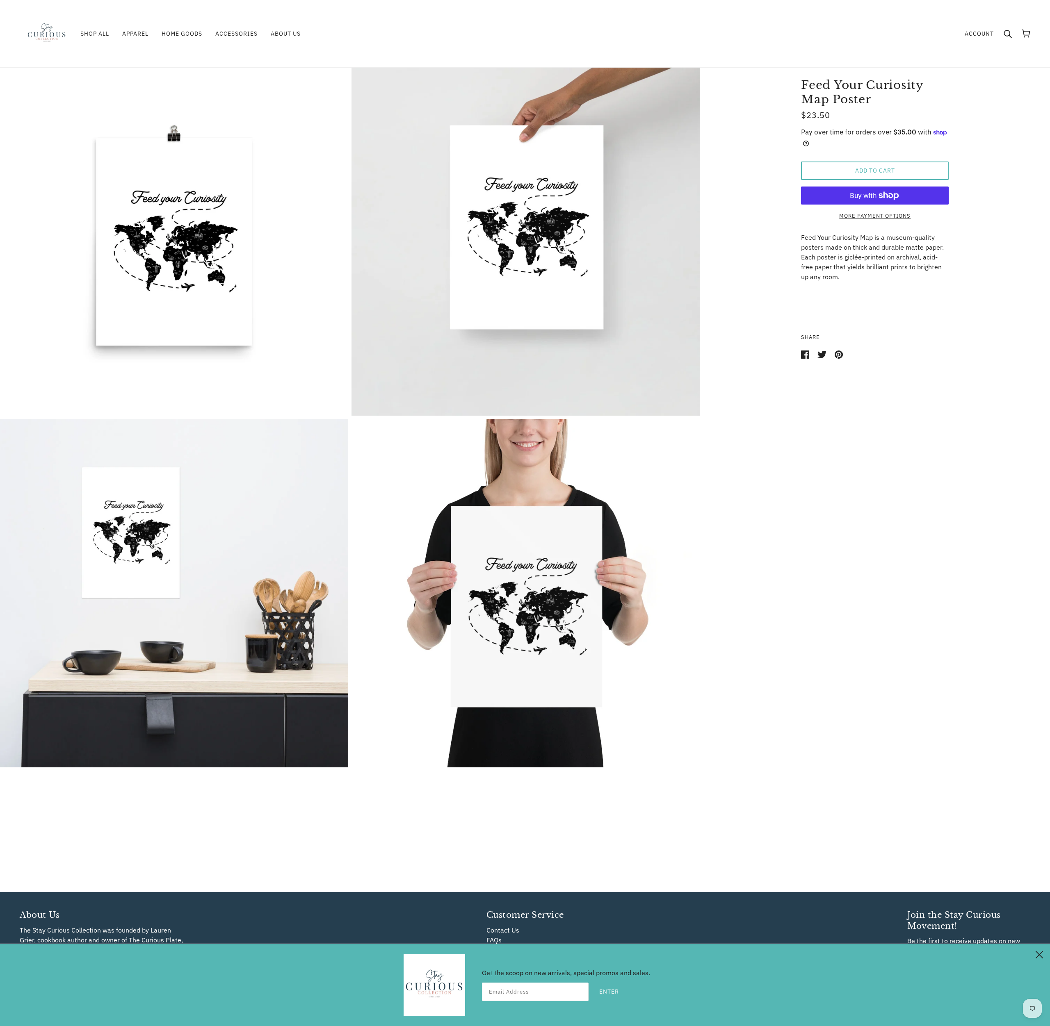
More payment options (875, 215)
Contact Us (502, 930)
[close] (1039, 953)
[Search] (1008, 33)
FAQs (494, 940)
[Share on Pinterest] (838, 353)
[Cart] (1026, 33)
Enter (609, 991)
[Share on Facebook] (806, 353)
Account (979, 33)
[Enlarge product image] (174, 242)
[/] (46, 33)
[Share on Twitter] (822, 353)
